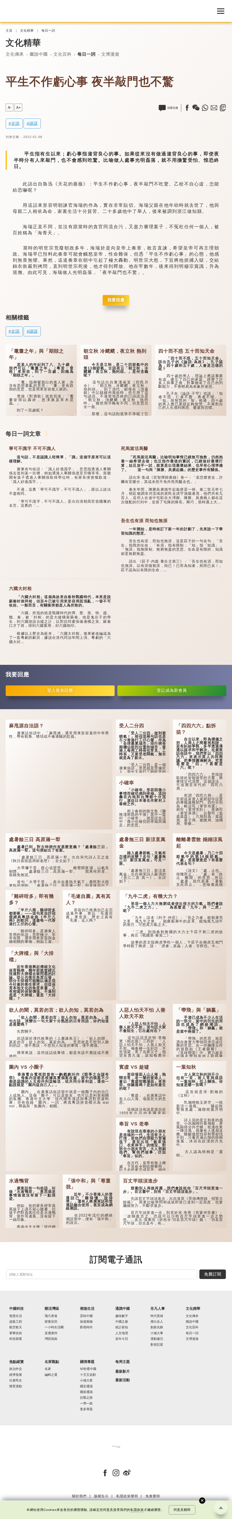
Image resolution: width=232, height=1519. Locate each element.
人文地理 (121, 1333)
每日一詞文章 (23, 433)
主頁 (9, 30)
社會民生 (15, 1380)
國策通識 (86, 1392)
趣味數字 (121, 1316)
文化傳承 (15, 54)
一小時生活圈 (54, 1327)
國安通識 (86, 1386)
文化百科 (62, 54)
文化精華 (27, 30)
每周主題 (122, 1362)
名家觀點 (52, 1362)
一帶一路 (86, 1403)
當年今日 (121, 1339)
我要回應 (116, 300)
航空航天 (15, 1327)
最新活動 (122, 1380)
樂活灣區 (52, 1308)
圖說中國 (39, 54)
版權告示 (101, 1496)
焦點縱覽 (16, 1362)
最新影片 (122, 1371)
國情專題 (87, 1362)
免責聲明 (152, 1496)
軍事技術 (15, 1333)
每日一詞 (48, 30)
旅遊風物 (86, 1321)
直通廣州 (51, 1333)
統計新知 (121, 1327)
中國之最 (121, 1321)
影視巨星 (156, 1344)
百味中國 (86, 1316)
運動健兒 (156, 1339)
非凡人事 (157, 1308)
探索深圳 (51, 1321)
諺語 (33, 123)
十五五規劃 (88, 1374)
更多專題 (86, 1409)
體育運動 (15, 1386)
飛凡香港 (51, 1316)
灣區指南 (51, 1339)
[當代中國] (115, 1446)
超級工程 (15, 1321)
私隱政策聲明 (127, 1496)
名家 (48, 1369)
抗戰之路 (86, 1397)
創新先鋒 (156, 1327)
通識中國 (122, 1308)
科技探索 (15, 1339)
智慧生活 (15, 1316)
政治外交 (15, 1369)
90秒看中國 (88, 1369)
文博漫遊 (110, 54)
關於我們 (79, 1496)
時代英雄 (156, 1316)
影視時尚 (86, 1327)
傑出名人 (156, 1321)
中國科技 (16, 1308)
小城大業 (86, 1380)
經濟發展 (15, 1374)
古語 (15, 123)
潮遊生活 (87, 1308)
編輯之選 (51, 1374)
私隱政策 (137, 1510)
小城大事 (156, 1333)
